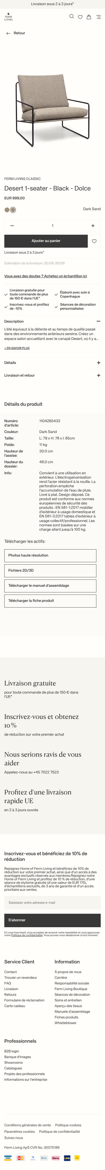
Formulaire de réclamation (24, 1000)
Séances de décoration (72, 995)
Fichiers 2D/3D (21, 571)
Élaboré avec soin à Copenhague (75, 294)
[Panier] (89, 17)
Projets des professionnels (24, 1074)
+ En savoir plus (17, 348)
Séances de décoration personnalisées (78, 307)
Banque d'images (17, 1057)
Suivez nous (13, 1138)
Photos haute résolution (28, 556)
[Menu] (97, 17)
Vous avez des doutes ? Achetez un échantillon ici (45, 276)
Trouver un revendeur (20, 978)
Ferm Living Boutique (71, 989)
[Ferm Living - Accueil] (8, 16)
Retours (10, 995)
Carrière (61, 978)
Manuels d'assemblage (72, 1012)
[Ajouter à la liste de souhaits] (94, 241)
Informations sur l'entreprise (25, 1080)
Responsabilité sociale (72, 983)
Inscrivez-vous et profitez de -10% (29, 307)
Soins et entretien (68, 1000)
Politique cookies (68, 1125)
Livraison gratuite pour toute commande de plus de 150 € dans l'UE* (29, 294)
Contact (10, 972)
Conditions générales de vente (27, 1125)
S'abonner (17, 920)
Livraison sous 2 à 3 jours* (24, 252)
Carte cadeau (14, 1006)
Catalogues (13, 1068)
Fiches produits (66, 1017)
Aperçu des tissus (68, 1006)
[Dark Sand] (13, 210)
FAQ (7, 983)
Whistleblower (65, 1023)
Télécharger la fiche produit (31, 601)
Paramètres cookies (19, 1132)
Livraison (11, 989)
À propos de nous (68, 972)
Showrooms (13, 1063)
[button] (14, 34)
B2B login (11, 1051)
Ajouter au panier (46, 241)
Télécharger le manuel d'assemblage (38, 586)
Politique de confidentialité (27, 935)
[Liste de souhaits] (80, 17)
